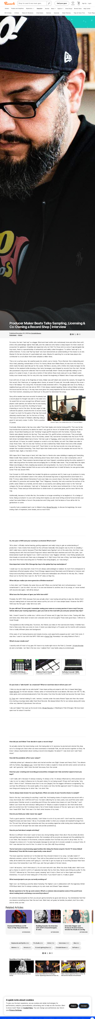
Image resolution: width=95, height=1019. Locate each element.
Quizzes (56, 13)
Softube (75, 947)
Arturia (27, 947)
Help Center (86, 8)
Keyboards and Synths (20, 943)
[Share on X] (75, 334)
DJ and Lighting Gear (43, 947)
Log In (89, 3)
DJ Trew (12, 699)
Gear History (66, 13)
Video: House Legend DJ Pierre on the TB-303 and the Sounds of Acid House (73, 974)
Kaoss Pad (48, 636)
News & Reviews (27, 13)
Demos (48, 13)
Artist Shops (68, 8)
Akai (76, 943)
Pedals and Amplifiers (17, 8)
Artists (16, 13)
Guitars (7, 8)
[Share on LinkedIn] (71, 334)
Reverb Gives (78, 8)
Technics (54, 439)
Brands (47, 8)
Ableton (15, 947)
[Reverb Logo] (9, 3)
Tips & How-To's (79, 13)
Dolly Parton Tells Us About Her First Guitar (20, 974)
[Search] (49, 3)
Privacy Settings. (15, 1010)
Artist (20, 335)
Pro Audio (38, 943)
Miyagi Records (51, 507)
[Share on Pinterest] (77, 334)
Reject (73, 1006)
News (52, 8)
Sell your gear (62, 3)
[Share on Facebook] (73, 334)
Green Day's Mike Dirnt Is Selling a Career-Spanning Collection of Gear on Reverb (46, 974)
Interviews (39, 13)
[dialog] (47, 1005)
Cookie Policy (28, 1008)
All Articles (8, 13)
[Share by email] (79, 334)
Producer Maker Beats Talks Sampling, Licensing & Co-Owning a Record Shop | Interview (47, 325)
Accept (84, 1006)
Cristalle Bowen (36, 333)
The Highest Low (26, 765)
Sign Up (84, 3)
